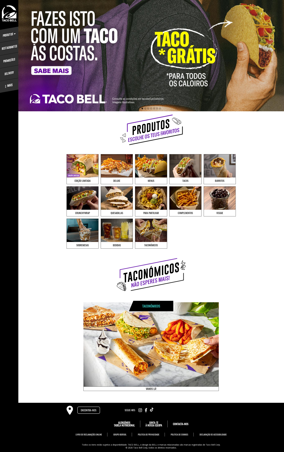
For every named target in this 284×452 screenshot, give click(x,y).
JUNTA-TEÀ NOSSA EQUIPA (154, 424)
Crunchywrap (82, 213)
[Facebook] (146, 409)
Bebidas (117, 245)
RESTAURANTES (9, 47)
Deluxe (116, 181)
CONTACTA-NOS (180, 424)
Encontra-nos (88, 410)
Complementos (185, 213)
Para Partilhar (151, 213)
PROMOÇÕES (9, 60)
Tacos (185, 181)
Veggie (219, 213)
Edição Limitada (83, 181)
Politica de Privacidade (148, 434)
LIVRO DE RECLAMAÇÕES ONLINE (89, 434)
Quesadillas (117, 213)
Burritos (219, 181)
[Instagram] (140, 409)
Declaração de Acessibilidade (213, 434)
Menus (151, 181)
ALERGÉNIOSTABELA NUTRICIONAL (124, 424)
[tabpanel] (151, 55)
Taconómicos (151, 245)
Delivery (9, 73)
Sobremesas (82, 245)
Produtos (8, 34)
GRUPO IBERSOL (119, 434)
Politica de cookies (179, 434)
